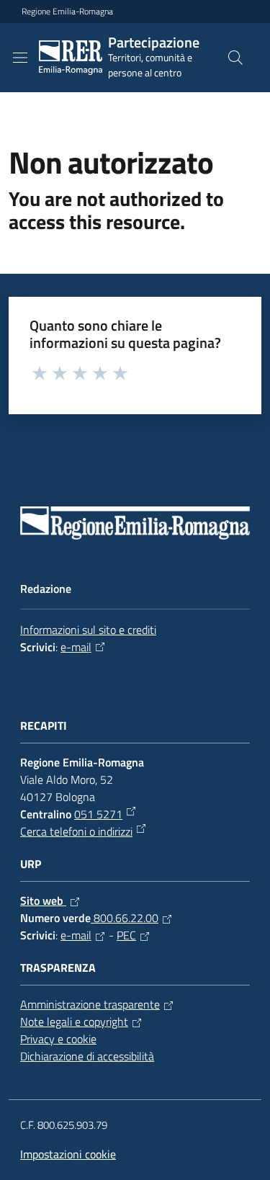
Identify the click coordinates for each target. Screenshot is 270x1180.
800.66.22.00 (124, 917)
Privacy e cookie (58, 1038)
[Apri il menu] (20, 57)
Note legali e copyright (74, 1021)
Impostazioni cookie (68, 1154)
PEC (126, 935)
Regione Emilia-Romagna (67, 11)
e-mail (75, 647)
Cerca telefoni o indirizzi (76, 831)
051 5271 (98, 814)
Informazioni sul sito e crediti (88, 629)
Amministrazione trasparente (90, 1004)
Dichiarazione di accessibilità (87, 1056)
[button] (235, 58)
